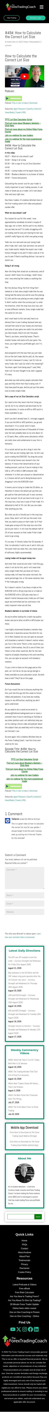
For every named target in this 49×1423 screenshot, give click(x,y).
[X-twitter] (18, 1329)
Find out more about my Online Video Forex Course (23, 130)
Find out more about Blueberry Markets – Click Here (23, 124)
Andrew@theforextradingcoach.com (19, 713)
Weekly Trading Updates (31, 42)
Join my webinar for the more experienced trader (23, 140)
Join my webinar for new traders (19, 135)
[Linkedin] (36, 1329)
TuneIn (18, 112)
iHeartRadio (9, 112)
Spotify (30, 108)
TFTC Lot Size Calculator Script (18, 119)
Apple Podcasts (20, 108)
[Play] (24, 98)
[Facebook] (30, 1329)
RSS (24, 112)
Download (33, 103)
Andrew (9, 42)
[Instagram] (24, 1329)
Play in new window (20, 103)
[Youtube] (12, 1329)
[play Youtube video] (24, 76)
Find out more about (15, 769)
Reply (39, 843)
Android (37, 108)
